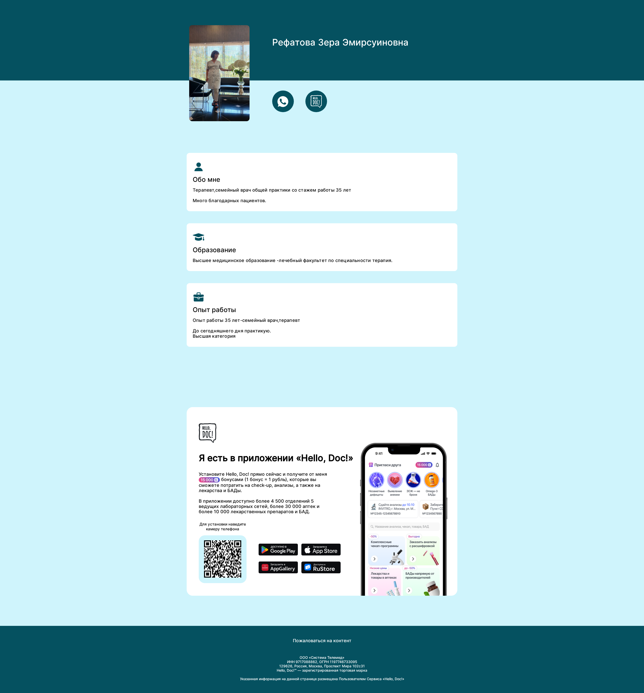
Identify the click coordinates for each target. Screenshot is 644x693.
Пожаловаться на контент (322, 640)
